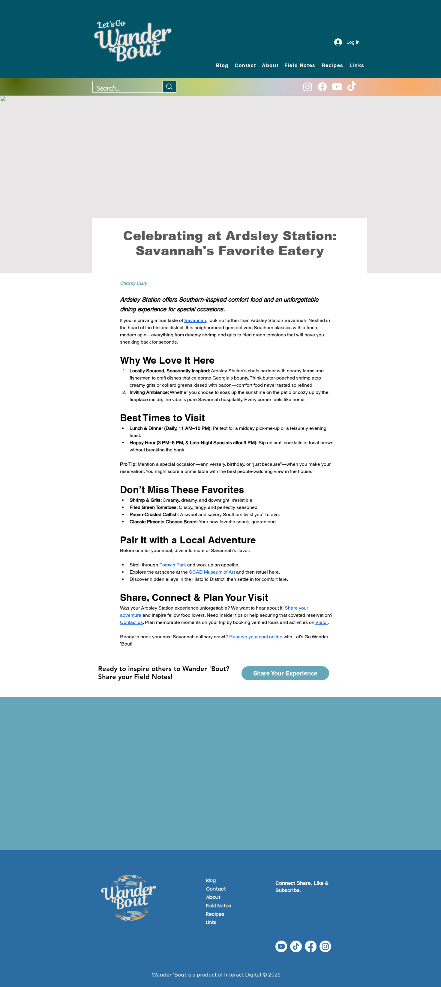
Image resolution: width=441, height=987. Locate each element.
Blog (211, 880)
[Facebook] (322, 87)
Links (211, 922)
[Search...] (169, 86)
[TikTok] (352, 87)
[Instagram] (308, 87)
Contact (216, 888)
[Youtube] (337, 87)
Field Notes (218, 905)
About (213, 897)
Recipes (215, 914)
